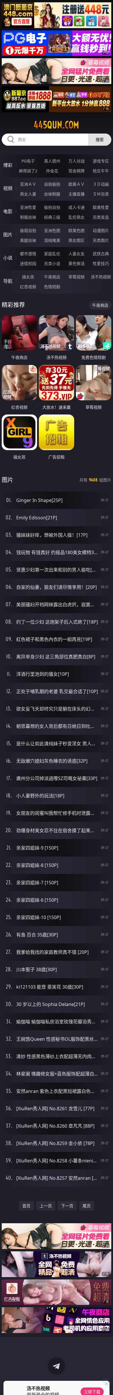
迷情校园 (28, 263)
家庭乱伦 (52, 253)
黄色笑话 (76, 263)
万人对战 (76, 161)
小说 (7, 258)
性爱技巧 (101, 263)
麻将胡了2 (28, 171)
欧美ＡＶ (76, 184)
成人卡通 (76, 207)
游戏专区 (101, 161)
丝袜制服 (52, 194)
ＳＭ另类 (101, 194)
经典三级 (52, 217)
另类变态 (101, 217)
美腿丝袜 (28, 240)
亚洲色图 (52, 230)
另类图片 (101, 240)
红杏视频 (28, 286)
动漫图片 (101, 230)
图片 (7, 234)
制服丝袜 (28, 217)
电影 (7, 211)
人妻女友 (76, 253)
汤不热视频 (101, 277)
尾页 (87, 1205)
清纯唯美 (52, 240)
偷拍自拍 (52, 207)
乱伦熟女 (76, 217)
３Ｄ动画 (101, 184)
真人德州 (52, 161)
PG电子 (28, 161)
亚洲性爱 (28, 207)
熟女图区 (76, 240)
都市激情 (28, 253)
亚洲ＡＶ (28, 184)
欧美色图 (76, 230)
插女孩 (28, 277)
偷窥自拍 (28, 230)
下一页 (67, 1205)
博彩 (7, 165)
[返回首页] (105, 1383)
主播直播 (76, 194)
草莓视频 (76, 277)
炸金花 (52, 171)
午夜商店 (52, 277)
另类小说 (52, 263)
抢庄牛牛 (101, 171)
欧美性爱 (101, 207)
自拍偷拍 (52, 184)
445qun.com (56, 125)
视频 (7, 188)
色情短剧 (52, 286)
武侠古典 (101, 253)
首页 (26, 1205)
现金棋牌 (76, 171)
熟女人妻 (28, 194)
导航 (7, 281)
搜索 (100, 139)
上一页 (46, 1205)
